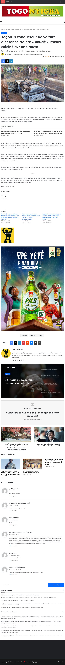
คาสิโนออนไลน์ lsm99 (17, 567)
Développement (10, 374)
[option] (32, 381)
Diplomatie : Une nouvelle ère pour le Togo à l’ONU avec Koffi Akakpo (18, 600)
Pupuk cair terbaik (5, 616)
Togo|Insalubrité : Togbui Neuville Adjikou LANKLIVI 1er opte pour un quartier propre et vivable (10, 473)
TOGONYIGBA (7, 54)
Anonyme (12, 553)
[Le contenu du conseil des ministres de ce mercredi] (32, 464)
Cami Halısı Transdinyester (7, 635)
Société (8, 29)
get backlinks (14, 489)
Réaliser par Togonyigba (32, 662)
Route (33, 335)
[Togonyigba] (32, 12)
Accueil (4, 29)
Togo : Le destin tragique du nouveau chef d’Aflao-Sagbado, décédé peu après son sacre (22, 607)
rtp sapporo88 (4, 625)
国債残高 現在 (4, 621)
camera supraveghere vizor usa (20, 532)
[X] (17, 360)
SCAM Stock (14, 518)
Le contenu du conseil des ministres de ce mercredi (31, 471)
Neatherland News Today (6, 630)
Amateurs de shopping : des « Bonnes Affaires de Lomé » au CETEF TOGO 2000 (20, 595)
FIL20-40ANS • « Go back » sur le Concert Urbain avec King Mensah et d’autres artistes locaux (54, 462)
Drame (25, 335)
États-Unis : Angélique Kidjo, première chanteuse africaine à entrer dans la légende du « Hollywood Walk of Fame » (29, 597)
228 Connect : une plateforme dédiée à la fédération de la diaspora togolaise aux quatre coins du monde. (29, 1)
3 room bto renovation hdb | (19, 503)
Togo (41, 335)
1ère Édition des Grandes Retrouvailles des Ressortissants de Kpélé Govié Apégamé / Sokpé (21, 382)
